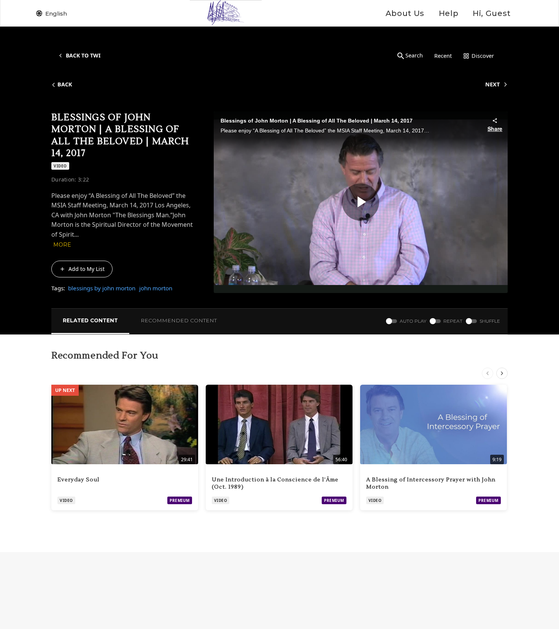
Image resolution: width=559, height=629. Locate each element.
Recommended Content (179, 320)
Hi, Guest (492, 13)
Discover (483, 55)
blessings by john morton (101, 288)
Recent (443, 55)
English (56, 13)
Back (64, 84)
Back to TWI (83, 55)
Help (448, 13)
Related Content (90, 320)
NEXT (492, 84)
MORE (62, 244)
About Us (405, 13)
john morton (155, 288)
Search (414, 55)
